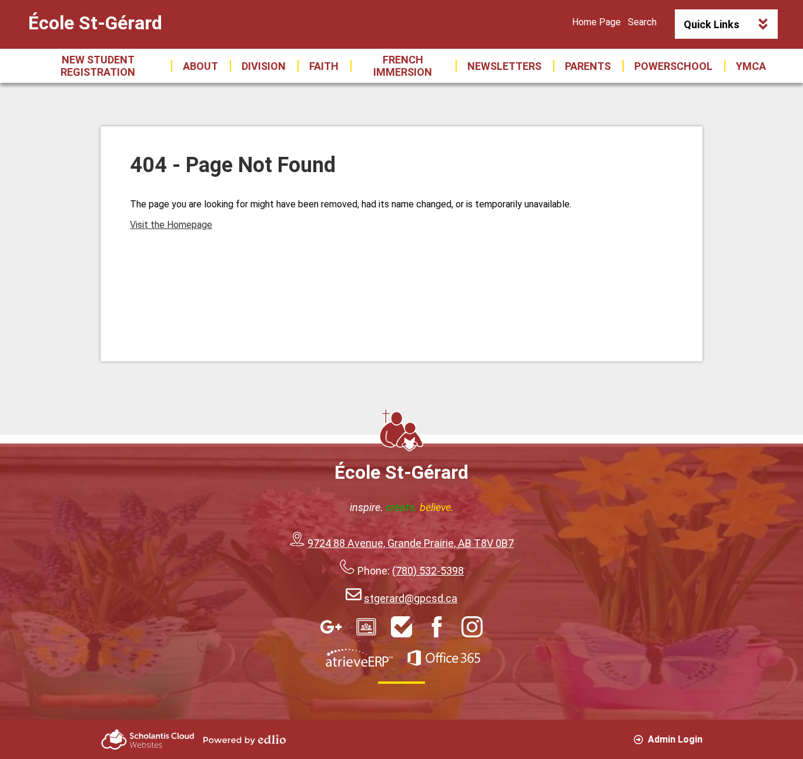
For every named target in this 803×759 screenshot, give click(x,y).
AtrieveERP (359, 658)
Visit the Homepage (171, 224)
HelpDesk (401, 626)
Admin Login (675, 739)
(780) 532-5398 (428, 571)
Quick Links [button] (712, 24)
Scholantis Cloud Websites (148, 739)
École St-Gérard (95, 23)
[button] (200, 66)
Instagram (472, 626)
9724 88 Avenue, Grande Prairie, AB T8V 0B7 (410, 543)
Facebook (437, 626)
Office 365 (443, 658)
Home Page (596, 22)
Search (642, 22)
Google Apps (331, 626)
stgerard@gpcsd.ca (410, 598)
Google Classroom (366, 626)
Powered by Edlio (244, 739)
